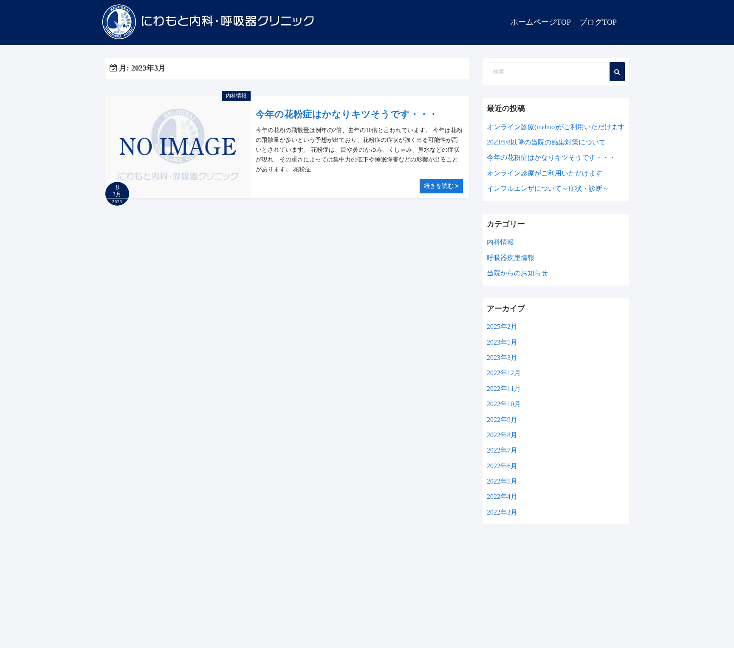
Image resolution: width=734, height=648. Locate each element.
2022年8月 (502, 435)
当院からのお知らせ (517, 273)
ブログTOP (598, 22)
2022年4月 (502, 496)
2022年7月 (502, 450)
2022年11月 (504, 388)
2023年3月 (502, 357)
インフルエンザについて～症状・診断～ (548, 188)
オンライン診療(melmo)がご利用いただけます (556, 126)
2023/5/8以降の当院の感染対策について (546, 142)
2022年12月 (504, 372)
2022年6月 (502, 466)
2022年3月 (502, 512)
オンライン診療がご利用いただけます (544, 173)
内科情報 (236, 96)
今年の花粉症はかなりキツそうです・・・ (347, 114)
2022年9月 (502, 419)
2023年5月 (502, 342)
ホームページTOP (541, 22)
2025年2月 (502, 326)
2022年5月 (502, 481)
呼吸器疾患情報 (510, 257)
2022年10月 (504, 403)
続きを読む (439, 186)
